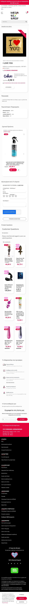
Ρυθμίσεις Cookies (5, 487)
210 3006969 (4, 5)
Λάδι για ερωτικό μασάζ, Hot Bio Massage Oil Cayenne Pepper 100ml (20, 314)
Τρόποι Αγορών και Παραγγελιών (8, 525)
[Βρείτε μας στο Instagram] (14, 564)
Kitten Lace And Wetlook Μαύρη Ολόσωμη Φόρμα (9, 260)
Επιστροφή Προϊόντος (6, 502)
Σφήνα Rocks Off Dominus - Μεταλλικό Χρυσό (20, 260)
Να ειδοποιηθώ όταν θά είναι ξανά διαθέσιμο (14, 83)
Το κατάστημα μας (5, 457)
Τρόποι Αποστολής (5, 531)
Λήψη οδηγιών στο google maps (8, 459)
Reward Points (4, 542)
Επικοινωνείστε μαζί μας (6, 444)
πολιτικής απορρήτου (15, 584)
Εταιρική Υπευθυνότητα (6, 450)
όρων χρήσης (6, 584)
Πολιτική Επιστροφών (6, 523)
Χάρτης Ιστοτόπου (5, 481)
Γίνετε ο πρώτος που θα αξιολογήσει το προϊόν (13, 60)
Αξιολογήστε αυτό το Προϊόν (10, 182)
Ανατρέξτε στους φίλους (7, 26)
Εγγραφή (3, 496)
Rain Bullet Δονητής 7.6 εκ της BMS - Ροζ (9, 342)
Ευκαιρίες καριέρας (5, 514)
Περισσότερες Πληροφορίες (10, 107)
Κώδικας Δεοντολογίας (6, 540)
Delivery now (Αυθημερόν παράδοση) (9, 534)
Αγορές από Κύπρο (5, 476)
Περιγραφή (4, 96)
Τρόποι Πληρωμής (5, 528)
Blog (2, 441)
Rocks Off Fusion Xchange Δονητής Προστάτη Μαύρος (9, 286)
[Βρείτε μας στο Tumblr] (17, 564)
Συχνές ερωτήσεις (5, 537)
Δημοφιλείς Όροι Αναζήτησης (7, 470)
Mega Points (3, 504)
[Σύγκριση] (18, 169)
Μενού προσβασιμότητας (6, 479)
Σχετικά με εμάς (4, 447)
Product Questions (6, 225)
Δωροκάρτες (4, 467)
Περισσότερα (5, 602)
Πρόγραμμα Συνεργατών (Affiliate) (8, 499)
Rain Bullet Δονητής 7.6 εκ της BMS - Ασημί (20, 342)
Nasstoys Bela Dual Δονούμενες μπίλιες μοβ (8, 313)
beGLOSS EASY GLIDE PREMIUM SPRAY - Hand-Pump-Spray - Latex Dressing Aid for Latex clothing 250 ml (15, 163)
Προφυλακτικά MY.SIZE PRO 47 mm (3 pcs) (20, 286)
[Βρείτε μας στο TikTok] (20, 564)
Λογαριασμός (4, 493)
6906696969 (10, 5)
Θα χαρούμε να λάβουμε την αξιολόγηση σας (14, 550)
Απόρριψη (21, 602)
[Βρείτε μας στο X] (11, 564)
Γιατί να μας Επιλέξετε (6, 484)
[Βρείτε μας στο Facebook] (8, 564)
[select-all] (7, 131)
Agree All (21, 598)
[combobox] (14, 21)
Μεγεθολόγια (4, 473)
